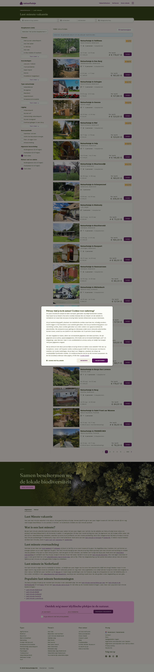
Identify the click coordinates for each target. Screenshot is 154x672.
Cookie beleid (84, 355)
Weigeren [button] (83, 360)
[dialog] (77, 336)
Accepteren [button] (99, 360)
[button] (55, 361)
